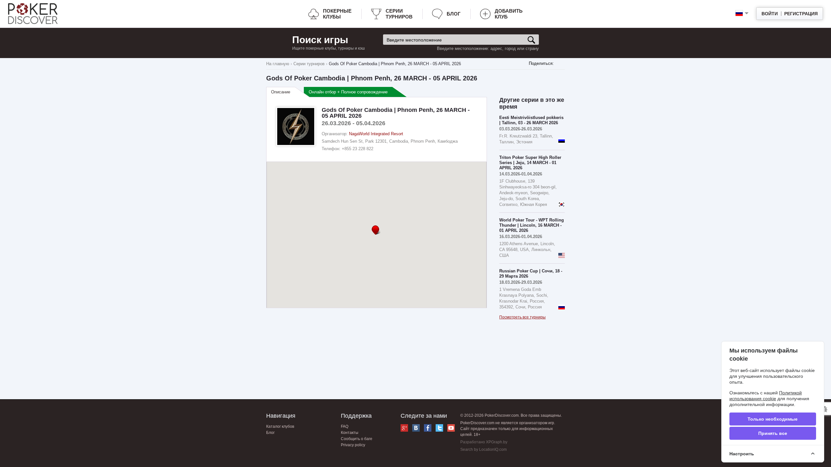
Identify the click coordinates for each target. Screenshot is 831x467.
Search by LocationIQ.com (483, 449)
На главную (277, 63)
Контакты (349, 432)
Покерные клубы (337, 13)
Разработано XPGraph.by (483, 442)
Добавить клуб (509, 13)
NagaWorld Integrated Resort (376, 133)
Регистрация (801, 13)
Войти (770, 13)
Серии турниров (399, 13)
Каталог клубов (280, 426)
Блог (454, 14)
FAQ (344, 426)
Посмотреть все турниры (522, 317)
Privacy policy (353, 445)
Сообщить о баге (356, 439)
